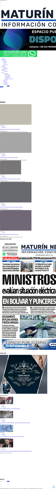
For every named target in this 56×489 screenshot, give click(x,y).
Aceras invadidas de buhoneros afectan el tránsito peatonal (10, 408)
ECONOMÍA (5, 68)
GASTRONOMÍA (7, 75)
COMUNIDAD (4, 59)
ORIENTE (5, 81)
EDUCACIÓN (6, 64)
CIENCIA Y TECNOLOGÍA (9, 78)
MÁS (2, 72)
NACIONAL (3, 67)
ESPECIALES (5, 82)
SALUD (5, 63)
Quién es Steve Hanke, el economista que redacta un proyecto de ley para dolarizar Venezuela (15, 451)
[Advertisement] (28, 94)
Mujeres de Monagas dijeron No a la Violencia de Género (9, 234)
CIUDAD (3, 58)
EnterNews (36, 488)
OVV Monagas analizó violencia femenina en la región (9, 157)
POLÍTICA (5, 62)
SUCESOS (3, 65)
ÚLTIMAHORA (6, 80)
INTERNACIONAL (4, 69)
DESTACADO (6, 84)
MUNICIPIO (5, 61)
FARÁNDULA (7, 74)
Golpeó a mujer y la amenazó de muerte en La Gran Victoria (10, 129)
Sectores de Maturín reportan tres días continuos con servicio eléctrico (12, 436)
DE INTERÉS (5, 83)
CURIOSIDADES (7, 76)
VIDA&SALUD (7, 77)
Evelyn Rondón (9, 410)
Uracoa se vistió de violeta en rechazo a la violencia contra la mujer (11, 207)
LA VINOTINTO (6, 71)
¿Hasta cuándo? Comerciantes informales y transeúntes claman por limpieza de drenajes (15, 422)
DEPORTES (3, 70)
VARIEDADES (6, 73)
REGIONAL (3, 60)
